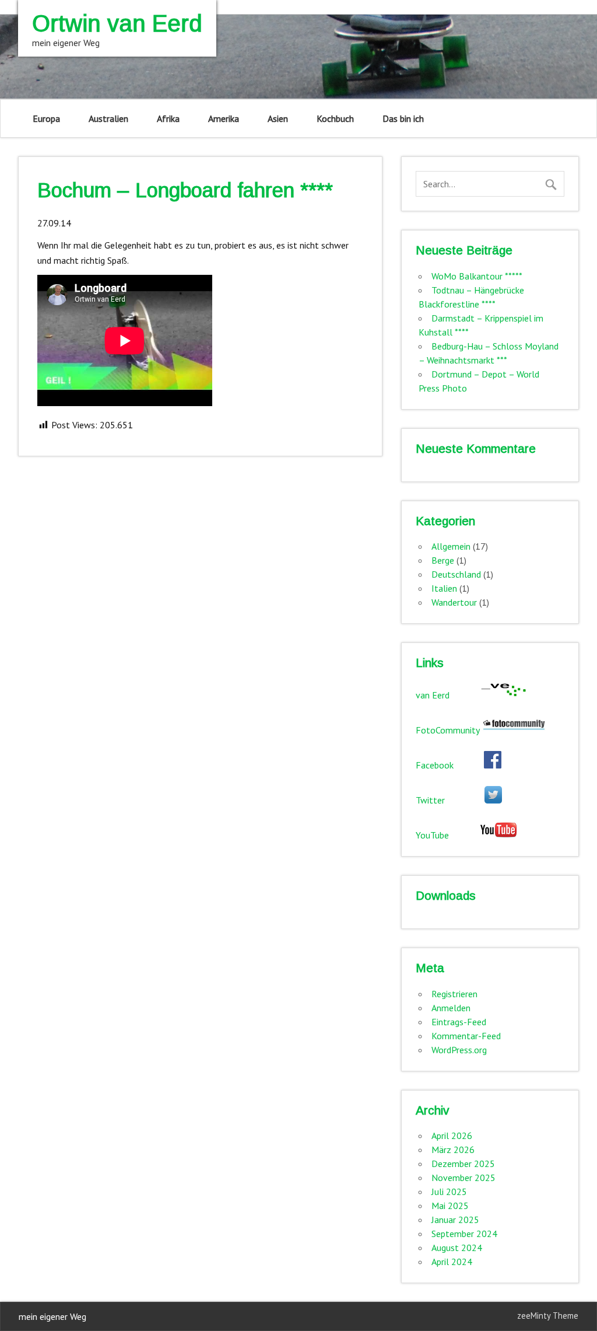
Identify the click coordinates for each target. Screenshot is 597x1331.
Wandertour (454, 602)
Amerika (223, 118)
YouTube (447, 835)
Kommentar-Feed (466, 1036)
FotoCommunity (449, 730)
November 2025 (463, 1177)
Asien (278, 118)
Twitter (450, 800)
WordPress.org (459, 1050)
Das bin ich (403, 118)
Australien (108, 118)
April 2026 (451, 1135)
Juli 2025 (449, 1191)
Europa (46, 118)
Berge (442, 560)
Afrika (168, 118)
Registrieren (454, 994)
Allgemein (450, 546)
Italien (444, 588)
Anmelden (450, 1008)
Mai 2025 (450, 1205)
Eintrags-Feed (458, 1022)
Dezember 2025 (463, 1163)
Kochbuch (335, 118)
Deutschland (456, 574)
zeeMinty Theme (547, 1315)
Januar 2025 (455, 1219)
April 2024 (451, 1261)
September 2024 (464, 1233)
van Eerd (448, 695)
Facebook (450, 765)
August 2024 (456, 1247)
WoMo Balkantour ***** (476, 276)
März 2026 (453, 1149)
